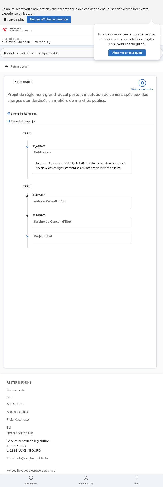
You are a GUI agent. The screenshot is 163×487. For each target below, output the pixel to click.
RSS (9, 398)
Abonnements (16, 390)
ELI (9, 427)
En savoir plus (14, 19)
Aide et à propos (17, 412)
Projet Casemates (18, 419)
